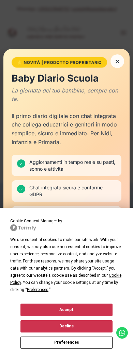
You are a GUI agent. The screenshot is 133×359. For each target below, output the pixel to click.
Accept (66, 309)
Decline (66, 326)
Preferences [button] (37, 289)
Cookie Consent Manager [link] (33, 221)
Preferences (66, 342)
